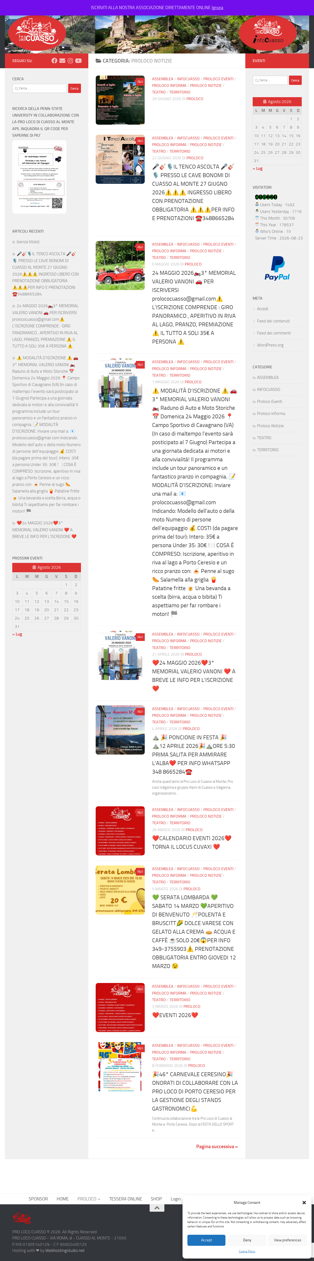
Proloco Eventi (218, 79)
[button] (304, 1202)
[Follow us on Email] (62, 61)
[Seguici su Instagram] (70, 61)
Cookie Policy (247, 1251)
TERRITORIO (180, 92)
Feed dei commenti (274, 333)
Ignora (217, 7)
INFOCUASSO (188, 79)
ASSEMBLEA (162, 79)
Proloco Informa (169, 85)
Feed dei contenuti (273, 321)
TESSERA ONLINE (125, 1199)
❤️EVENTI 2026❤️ (175, 1015)
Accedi (262, 308)
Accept (206, 1240)
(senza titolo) (28, 241)
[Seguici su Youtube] (78, 61)
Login (176, 1199)
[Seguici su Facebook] (54, 61)
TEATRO (159, 92)
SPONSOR (38, 1199)
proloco (194, 98)
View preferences (287, 1240)
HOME (63, 1199)
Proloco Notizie (206, 85)
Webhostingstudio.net (65, 1250)
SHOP (156, 1199)
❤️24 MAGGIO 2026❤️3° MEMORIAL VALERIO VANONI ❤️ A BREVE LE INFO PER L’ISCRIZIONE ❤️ (44, 529)
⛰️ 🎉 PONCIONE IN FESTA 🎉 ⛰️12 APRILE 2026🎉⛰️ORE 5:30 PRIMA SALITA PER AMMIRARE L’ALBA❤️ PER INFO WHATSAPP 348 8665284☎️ (193, 754)
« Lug (17, 634)
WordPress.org (270, 345)
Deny (247, 1240)
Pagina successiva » (217, 1146)
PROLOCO (87, 1199)
